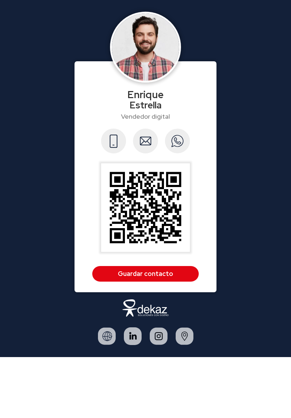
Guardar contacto (145, 274)
